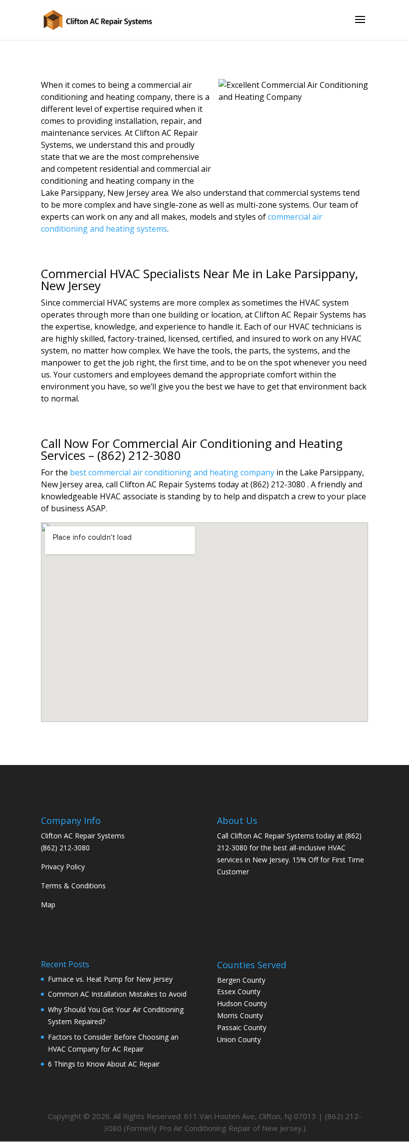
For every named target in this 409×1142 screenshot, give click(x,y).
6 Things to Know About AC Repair (104, 1064)
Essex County (238, 991)
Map (48, 904)
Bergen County (241, 980)
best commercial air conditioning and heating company (172, 472)
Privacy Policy (63, 866)
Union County (239, 1039)
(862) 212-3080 (65, 847)
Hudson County (242, 1003)
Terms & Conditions (73, 885)
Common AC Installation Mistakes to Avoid (117, 994)
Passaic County (241, 1027)
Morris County (240, 1015)
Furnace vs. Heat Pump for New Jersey (110, 979)
